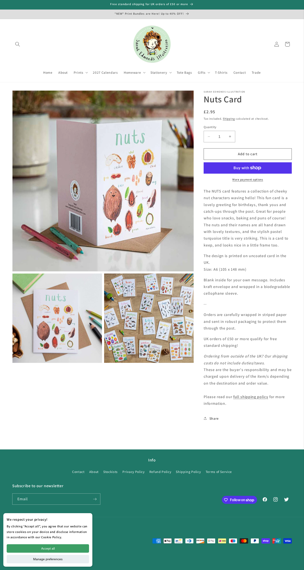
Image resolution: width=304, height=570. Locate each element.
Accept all (48, 548)
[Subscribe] (94, 499)
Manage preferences (48, 559)
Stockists (110, 471)
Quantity (210, 127)
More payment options (247, 179)
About (94, 471)
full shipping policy (250, 396)
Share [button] (214, 418)
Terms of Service (219, 471)
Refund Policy (160, 471)
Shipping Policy (188, 471)
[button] (17, 44)
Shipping (229, 119)
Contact (78, 471)
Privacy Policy (133, 471)
